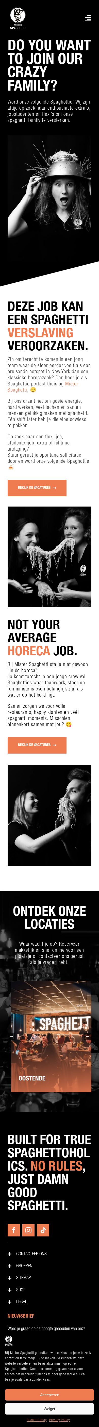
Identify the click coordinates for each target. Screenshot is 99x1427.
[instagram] (28, 1230)
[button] (11, 1036)
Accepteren (49, 1395)
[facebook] (14, 1230)
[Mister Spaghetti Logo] (18, 7)
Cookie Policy (37, 1420)
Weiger (49, 1409)
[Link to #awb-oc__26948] (88, 18)
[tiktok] (43, 1230)
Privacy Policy (59, 1420)
